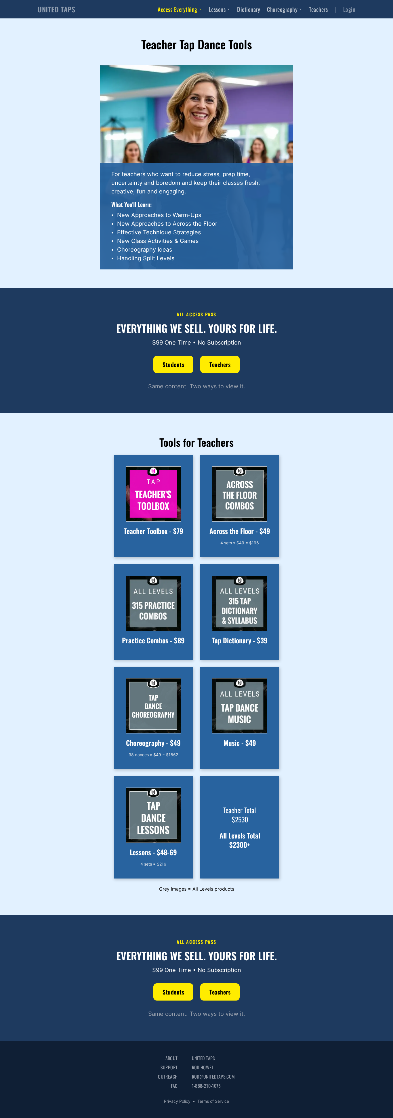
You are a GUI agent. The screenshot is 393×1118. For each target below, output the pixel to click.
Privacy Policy (177, 1101)
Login (349, 9)
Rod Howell (203, 1067)
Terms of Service (213, 1101)
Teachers (318, 9)
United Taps (203, 1058)
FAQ (174, 1085)
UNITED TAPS (56, 9)
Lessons (217, 9)
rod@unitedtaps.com (213, 1076)
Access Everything (177, 9)
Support (169, 1067)
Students (173, 364)
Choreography (282, 9)
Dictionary (248, 9)
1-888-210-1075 (206, 1085)
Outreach (168, 1076)
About (171, 1058)
